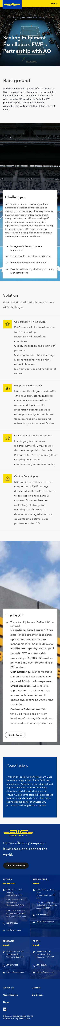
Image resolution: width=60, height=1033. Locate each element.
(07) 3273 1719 (12, 965)
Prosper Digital (24, 1018)
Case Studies (10, 995)
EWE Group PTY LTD (25, 1016)
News (6, 1002)
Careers (36, 987)
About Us (8, 987)
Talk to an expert (16, 865)
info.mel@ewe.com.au (45, 921)
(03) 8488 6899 (42, 914)
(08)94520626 (41, 965)
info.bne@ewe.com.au (15, 972)
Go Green (37, 995)
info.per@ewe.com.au (45, 972)
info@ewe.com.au (13, 930)
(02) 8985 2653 (12, 923)
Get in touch (15, 735)
